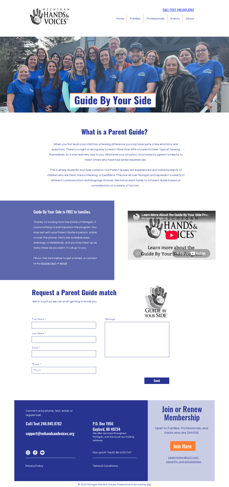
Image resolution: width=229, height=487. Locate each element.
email (63, 263)
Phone (35, 364)
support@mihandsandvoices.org (50, 433)
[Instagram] (28, 452)
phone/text (48, 263)
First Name (38, 319)
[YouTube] (42, 452)
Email (35, 347)
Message (110, 319)
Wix (149, 484)
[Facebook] (35, 452)
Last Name (38, 333)
